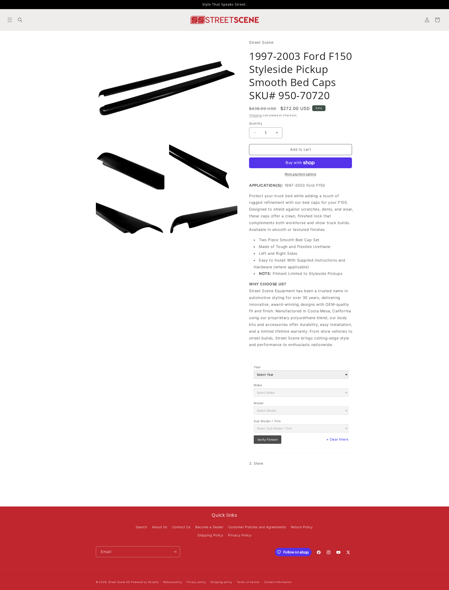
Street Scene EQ (119, 582)
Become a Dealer (209, 527)
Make (258, 385)
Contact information (278, 582)
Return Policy (302, 527)
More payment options (300, 174)
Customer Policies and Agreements (257, 527)
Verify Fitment (267, 439)
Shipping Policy (210, 535)
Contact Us (181, 527)
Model (259, 403)
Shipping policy (221, 582)
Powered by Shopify (145, 582)
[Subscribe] (175, 551)
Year (257, 367)
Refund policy (172, 582)
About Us (159, 527)
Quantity (255, 123)
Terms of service (248, 582)
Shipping (255, 115)
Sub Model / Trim (267, 421)
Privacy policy (196, 582)
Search (141, 527)
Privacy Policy (239, 535)
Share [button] (258, 463)
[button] (10, 20)
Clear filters (337, 439)
